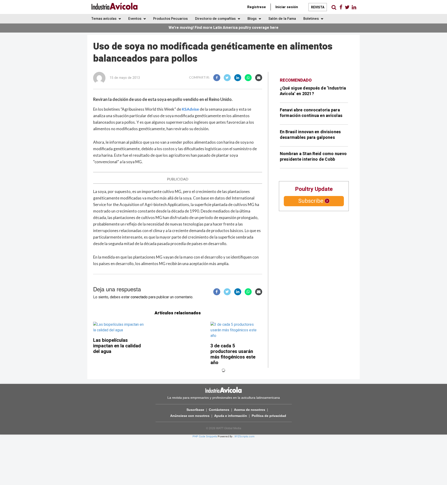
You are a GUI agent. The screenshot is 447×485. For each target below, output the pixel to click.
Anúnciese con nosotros (190, 416)
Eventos (135, 18)
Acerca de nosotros (249, 410)
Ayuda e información (230, 416)
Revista (317, 7)
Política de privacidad (269, 416)
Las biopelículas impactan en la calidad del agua (117, 346)
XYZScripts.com (244, 436)
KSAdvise (190, 109)
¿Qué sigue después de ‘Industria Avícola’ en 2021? (313, 91)
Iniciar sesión (286, 7)
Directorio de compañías (216, 18)
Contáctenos (219, 410)
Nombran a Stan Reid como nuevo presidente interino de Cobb (313, 157)
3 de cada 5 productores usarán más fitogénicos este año (232, 354)
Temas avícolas (104, 18)
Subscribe (310, 201)
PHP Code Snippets (205, 436)
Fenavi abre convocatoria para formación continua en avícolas (311, 113)
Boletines (311, 18)
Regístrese (256, 7)
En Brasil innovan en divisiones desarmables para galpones (310, 135)
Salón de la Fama (282, 18)
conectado (139, 297)
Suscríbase (195, 410)
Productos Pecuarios (170, 18)
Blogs (252, 18)
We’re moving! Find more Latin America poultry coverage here (223, 27)
